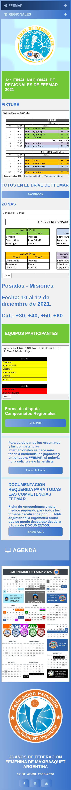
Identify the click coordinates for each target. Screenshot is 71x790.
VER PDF (35, 423)
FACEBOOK (35, 194)
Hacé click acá (35, 470)
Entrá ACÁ (35, 531)
